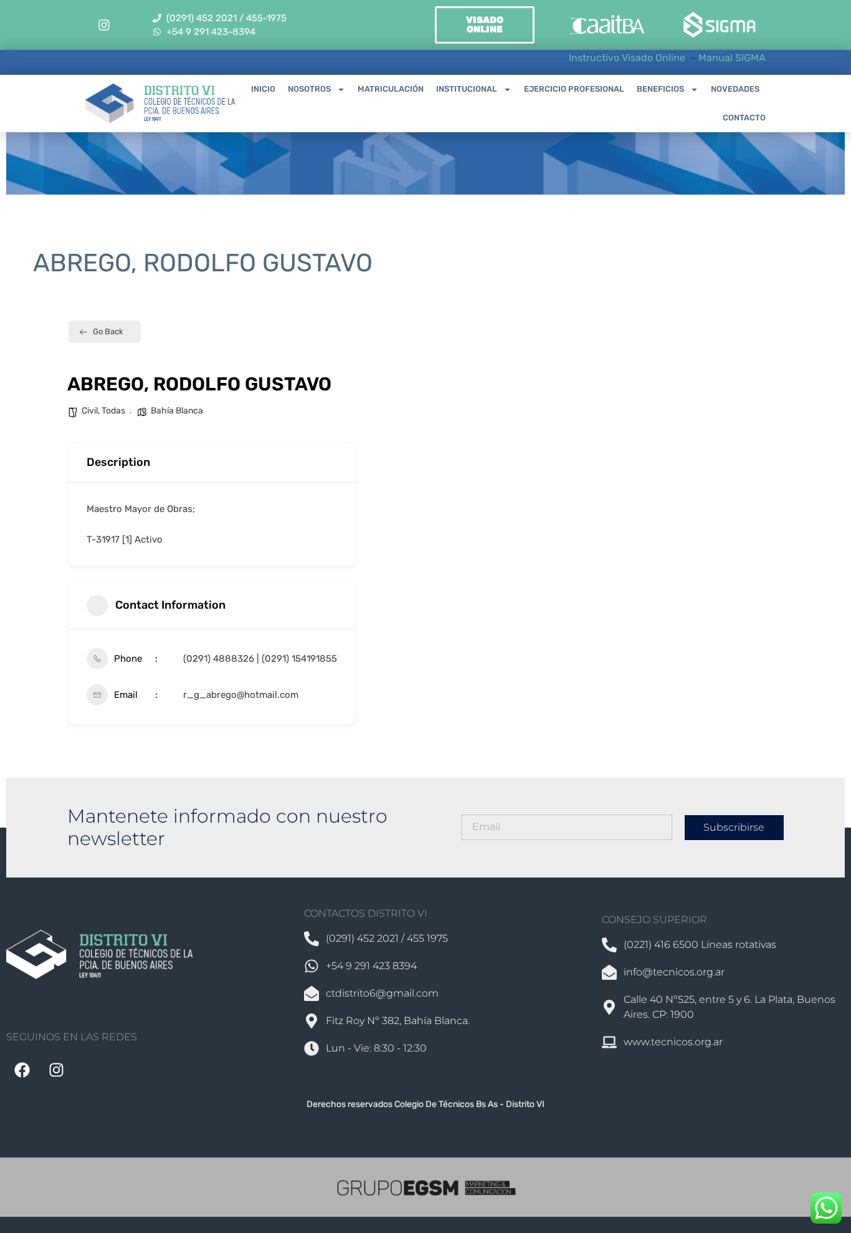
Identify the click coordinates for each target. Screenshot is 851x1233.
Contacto (744, 117)
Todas (113, 410)
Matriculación (391, 89)
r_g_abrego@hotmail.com (240, 694)
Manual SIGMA (732, 58)
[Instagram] (104, 24)
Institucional (466, 89)
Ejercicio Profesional (574, 89)
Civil (90, 410)
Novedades (735, 89)
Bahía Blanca (177, 410)
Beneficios (660, 89)
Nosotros (309, 89)
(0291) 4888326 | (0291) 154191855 (260, 658)
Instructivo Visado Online (628, 58)
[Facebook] (21, 1070)
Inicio (263, 89)
